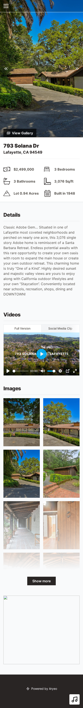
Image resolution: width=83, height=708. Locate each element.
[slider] (21, 371)
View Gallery (22, 133)
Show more (41, 581)
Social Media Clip (60, 328)
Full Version (22, 328)
